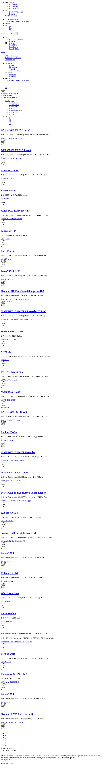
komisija (12, 65)
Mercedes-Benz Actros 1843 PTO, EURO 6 (24, 633)
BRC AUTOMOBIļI (16, 12)
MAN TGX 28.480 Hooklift (15, 210)
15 (10, 120)
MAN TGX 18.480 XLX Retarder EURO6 (23, 311)
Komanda (12, 76)
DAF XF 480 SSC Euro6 (14, 412)
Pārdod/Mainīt (10, 60)
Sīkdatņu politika (6, 759)
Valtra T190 (7, 553)
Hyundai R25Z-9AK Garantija (17, 714)
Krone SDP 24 (8, 190)
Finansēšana (13, 67)
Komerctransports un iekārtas (19, 21)
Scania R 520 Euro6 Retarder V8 (18, 533)
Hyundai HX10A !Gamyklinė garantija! (22, 291)
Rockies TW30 (9, 432)
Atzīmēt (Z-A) (14, 114)
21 (10, 122)
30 (10, 126)
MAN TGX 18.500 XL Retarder (18, 452)
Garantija (12, 69)
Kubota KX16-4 (9, 512)
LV (10, 27)
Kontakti (8, 23)
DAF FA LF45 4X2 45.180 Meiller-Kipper (23, 492)
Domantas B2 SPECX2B (14, 674)
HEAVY (12, 14)
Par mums (12, 75)
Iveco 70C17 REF (10, 271)
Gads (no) (12, 108)
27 (10, 124)
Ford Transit (8, 251)
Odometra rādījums (15, 110)
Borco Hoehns (8, 613)
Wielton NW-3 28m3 (12, 331)
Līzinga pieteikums (11, 56)
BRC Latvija (13, 6)
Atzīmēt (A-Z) (14, 112)
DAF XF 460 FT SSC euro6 (15, 130)
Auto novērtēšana (15, 71)
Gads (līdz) (13, 107)
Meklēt (3, 52)
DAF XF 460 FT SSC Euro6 (16, 150)
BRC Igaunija (14, 8)
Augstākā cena (14, 105)
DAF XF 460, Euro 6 (12, 371)
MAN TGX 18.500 (11, 392)
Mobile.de (8, 58)
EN (10, 29)
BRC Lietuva (13, 4)
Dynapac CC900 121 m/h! (14, 472)
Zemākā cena (13, 103)
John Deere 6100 (10, 593)
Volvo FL (6, 351)
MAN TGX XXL (10, 170)
